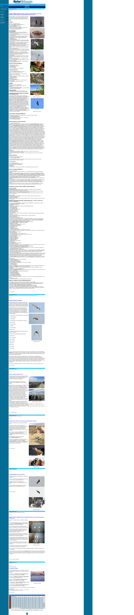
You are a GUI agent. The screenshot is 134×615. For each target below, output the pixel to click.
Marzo (17, 597)
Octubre (34, 597)
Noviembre (37, 597)
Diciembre (41, 597)
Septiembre (31, 597)
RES (44, 603)
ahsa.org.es (17, 406)
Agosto (27, 597)
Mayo (21, 597)
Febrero (14, 596)
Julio (25, 597)
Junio (23, 597)
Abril (19, 597)
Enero (12, 596)
